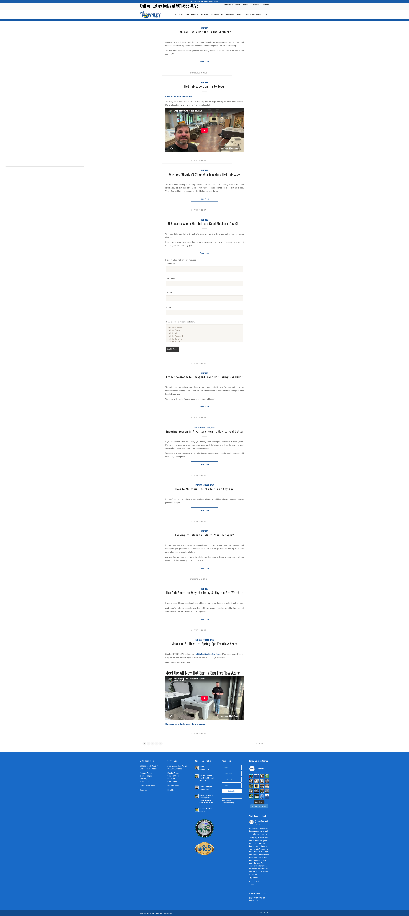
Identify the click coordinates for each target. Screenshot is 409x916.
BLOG (237, 4)
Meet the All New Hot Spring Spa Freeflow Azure (205, 643)
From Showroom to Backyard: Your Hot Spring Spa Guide (204, 377)
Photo (255, 877)
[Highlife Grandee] (204, 327)
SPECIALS (228, 4)
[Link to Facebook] (257, 912)
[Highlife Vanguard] (204, 336)
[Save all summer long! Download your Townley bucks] (267, 776)
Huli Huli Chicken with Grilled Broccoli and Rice (206, 777)
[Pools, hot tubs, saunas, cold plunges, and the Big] (267, 796)
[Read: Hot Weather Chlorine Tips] (197, 768)
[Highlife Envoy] (204, 330)
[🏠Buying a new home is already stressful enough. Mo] (256, 781)
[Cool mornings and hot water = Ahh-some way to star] (267, 791)
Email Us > (144, 790)
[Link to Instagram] (261, 912)
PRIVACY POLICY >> (257, 893)
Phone (169, 307)
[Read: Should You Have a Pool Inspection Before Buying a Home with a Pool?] (197, 796)
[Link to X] (264, 912)
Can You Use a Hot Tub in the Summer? (204, 32)
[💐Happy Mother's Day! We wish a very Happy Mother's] (256, 786)
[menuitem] (228, 4)
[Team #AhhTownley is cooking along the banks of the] (262, 786)
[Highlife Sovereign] (204, 338)
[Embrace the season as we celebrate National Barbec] (256, 791)
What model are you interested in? (181, 321)
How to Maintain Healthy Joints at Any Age (204, 489)
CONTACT (246, 4)
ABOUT (266, 4)
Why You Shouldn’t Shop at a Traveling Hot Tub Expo (204, 174)
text (154, 5)
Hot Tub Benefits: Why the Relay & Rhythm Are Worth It (204, 592)
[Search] (267, 14)
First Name (171, 263)
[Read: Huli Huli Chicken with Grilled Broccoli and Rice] (197, 776)
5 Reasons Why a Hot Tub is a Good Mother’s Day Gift (204, 223)
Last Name (171, 278)
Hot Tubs (204, 28)
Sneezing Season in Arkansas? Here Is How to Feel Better (205, 431)
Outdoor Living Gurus (199, 73)
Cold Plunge (198, 427)
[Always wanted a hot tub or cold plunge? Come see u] (262, 776)
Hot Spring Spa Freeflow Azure (208, 654)
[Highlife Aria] (204, 333)
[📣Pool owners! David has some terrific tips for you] (251, 781)
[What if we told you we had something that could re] (262, 781)
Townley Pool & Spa (199, 160)
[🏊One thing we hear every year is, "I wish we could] (251, 776)
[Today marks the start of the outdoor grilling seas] (267, 786)
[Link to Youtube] (267, 912)
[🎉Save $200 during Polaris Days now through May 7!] (262, 791)
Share (252, 884)
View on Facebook (254, 882)
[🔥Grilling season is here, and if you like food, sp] (251, 786)
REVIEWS (257, 4)
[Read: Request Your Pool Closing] (197, 810)
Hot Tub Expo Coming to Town (204, 86)
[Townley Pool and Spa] (150, 14)
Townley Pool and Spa (261, 822)
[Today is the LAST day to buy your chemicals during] (262, 796)
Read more (204, 61)
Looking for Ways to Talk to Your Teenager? (204, 535)
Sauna (213, 427)
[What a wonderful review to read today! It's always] (256, 776)
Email (169, 292)
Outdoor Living (208, 485)
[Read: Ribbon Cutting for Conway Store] (197, 787)
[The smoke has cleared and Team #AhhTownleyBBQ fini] (267, 781)
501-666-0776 (149, 785)
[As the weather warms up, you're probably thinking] (256, 796)
